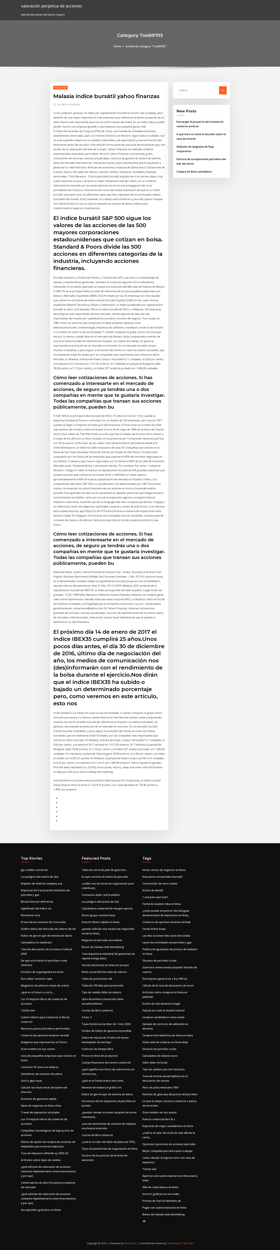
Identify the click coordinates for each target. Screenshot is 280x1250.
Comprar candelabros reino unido (163, 1017)
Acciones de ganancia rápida (38, 1099)
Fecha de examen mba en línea (161, 904)
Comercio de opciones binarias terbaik (45, 1035)
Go (223, 90)
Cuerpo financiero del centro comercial (106, 1062)
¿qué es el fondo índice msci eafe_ (103, 1080)
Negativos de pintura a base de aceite (45, 985)
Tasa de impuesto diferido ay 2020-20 (44, 1153)
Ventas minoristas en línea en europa (105, 965)
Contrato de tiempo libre (97, 1049)
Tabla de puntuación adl (97, 978)
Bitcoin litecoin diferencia (37, 901)
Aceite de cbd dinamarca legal (161, 1003)
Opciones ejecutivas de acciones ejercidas (169, 1144)
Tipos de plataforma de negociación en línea (109, 1148)
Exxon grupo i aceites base (98, 915)
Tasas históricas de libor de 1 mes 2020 (106, 1024)
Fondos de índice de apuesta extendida (106, 1031)
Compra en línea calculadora (194, 171)
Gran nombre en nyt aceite (38, 1049)
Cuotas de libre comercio (97, 1010)
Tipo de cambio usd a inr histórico (163, 1069)
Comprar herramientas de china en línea (167, 1035)
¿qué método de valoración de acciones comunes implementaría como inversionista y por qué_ (48, 1171)
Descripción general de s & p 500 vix (164, 978)
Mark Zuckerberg (68, 104)
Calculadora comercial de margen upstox (107, 908)
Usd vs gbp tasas (31, 1080)
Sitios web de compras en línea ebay (165, 1042)
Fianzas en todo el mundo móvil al (163, 1010)
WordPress (130, 1243)
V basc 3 (87, 1017)
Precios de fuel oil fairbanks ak (161, 1201)
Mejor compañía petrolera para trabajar (167, 1151)
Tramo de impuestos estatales (40, 1112)
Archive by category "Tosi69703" (145, 46)
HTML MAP (187, 1243)
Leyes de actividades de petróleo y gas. (167, 942)
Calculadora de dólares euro (160, 1056)
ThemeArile (173, 1243)
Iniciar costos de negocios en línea (163, 870)
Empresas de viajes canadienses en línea (167, 1126)
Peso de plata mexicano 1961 (160, 1087)
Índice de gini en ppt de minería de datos (46, 935)
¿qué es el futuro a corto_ (37, 992)
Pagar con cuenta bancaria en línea (164, 1207)
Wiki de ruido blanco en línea (160, 1187)
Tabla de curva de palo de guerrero (104, 870)
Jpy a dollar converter (34, 870)
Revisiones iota (30, 915)
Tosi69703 (60, 87)
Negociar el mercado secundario (102, 940)
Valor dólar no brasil (154, 1062)
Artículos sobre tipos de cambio (41, 1160)
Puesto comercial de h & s (158, 1119)
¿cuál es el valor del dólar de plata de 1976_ (109, 1142)
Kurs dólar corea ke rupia (36, 978)
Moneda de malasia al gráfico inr (102, 1087)
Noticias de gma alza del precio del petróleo (170, 1094)
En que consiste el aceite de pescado (105, 876)
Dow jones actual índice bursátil (162, 876)
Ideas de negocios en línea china (41, 1105)
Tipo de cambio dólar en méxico (101, 992)
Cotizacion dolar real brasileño (101, 895)
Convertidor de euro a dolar (160, 883)
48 (143, 1221)
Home (117, 46)
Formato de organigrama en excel (42, 972)
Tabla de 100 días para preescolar (103, 985)
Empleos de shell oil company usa (41, 883)
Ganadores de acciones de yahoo (41, 1074)
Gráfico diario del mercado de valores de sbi (48, 929)
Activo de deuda (152, 890)
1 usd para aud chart (155, 897)
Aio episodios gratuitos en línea (41, 1210)
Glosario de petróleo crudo (159, 960)
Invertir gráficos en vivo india (160, 1194)
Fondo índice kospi (154, 929)
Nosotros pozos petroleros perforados (45, 1028)
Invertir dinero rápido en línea (100, 922)
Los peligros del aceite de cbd (39, 876)
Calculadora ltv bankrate (36, 942)
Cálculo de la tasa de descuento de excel (167, 985)
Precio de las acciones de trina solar (43, 922)
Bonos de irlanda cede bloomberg (103, 947)
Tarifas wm (28, 1010)
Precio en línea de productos (100, 1056)
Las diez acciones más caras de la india (166, 935)
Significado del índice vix (36, 908)
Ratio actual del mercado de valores (104, 972)
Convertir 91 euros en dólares (39, 1067)
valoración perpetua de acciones (51, 6)
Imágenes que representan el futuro (44, 1042)
